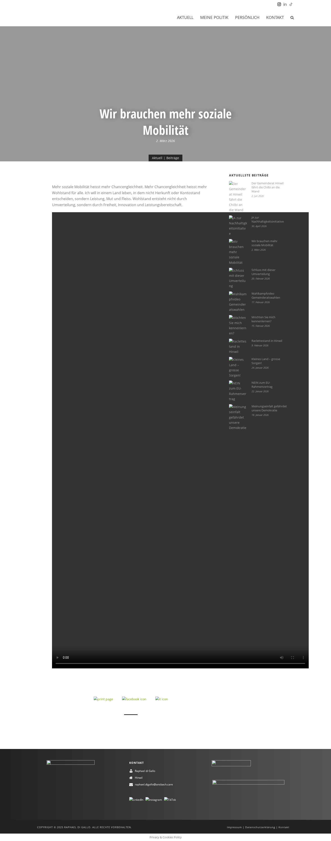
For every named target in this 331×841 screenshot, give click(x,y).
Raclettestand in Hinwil (267, 341)
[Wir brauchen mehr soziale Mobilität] (238, 252)
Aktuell (185, 17)
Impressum (234, 827)
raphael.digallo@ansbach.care (154, 784)
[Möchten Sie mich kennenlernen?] (238, 325)
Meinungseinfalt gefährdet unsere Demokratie (269, 408)
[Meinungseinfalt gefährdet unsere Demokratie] (238, 417)
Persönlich (247, 17)
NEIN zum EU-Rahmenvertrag (262, 385)
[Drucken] (103, 699)
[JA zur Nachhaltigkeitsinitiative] (238, 225)
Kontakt (275, 17)
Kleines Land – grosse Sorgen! (266, 361)
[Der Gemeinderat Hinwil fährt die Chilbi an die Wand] (238, 196)
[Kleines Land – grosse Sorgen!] (238, 367)
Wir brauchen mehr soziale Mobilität (264, 243)
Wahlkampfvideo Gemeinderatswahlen (266, 295)
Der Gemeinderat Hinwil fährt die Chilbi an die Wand (267, 187)
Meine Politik (214, 17)
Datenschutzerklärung (260, 827)
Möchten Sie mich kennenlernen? (263, 319)
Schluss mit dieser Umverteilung (263, 272)
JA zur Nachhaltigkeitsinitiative (268, 219)
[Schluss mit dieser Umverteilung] (238, 278)
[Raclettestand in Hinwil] (238, 346)
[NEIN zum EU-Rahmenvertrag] (238, 391)
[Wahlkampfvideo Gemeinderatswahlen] (238, 301)
